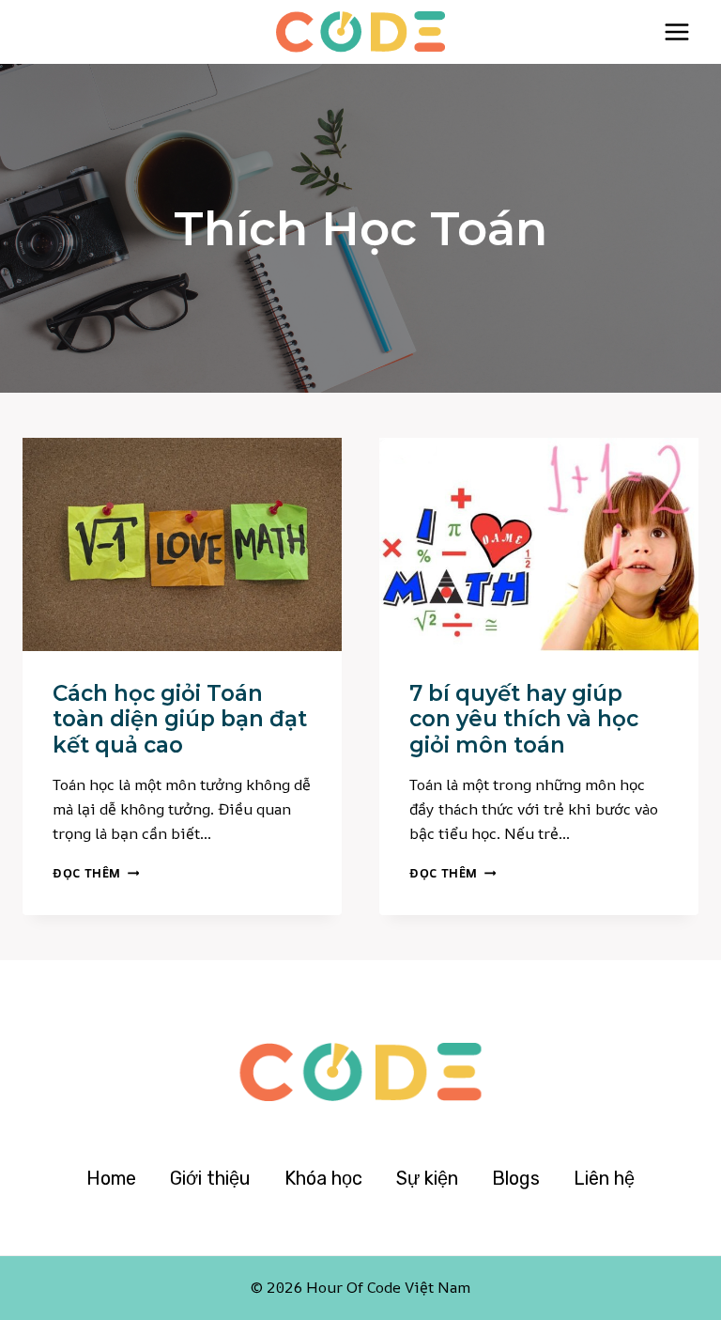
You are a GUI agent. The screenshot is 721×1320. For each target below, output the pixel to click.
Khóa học (323, 1178)
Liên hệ (604, 1178)
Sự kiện (427, 1178)
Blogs (516, 1178)
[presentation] (182, 544)
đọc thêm (96, 872)
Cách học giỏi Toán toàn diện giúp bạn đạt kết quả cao (180, 719)
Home (111, 1178)
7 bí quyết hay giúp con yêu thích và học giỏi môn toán (523, 719)
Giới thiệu (210, 1178)
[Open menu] (676, 31)
